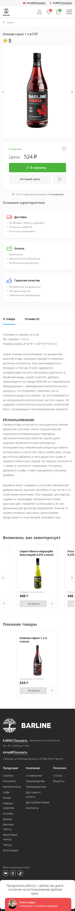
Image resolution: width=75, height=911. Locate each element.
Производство (35, 781)
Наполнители (12, 786)
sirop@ (36, 3)
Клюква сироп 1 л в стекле (33, 639)
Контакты (32, 808)
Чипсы (7, 845)
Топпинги (9, 781)
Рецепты (59, 781)
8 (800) (62, 3)
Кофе (6, 792)
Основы (8, 813)
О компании (34, 775)
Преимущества (36, 786)
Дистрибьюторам (37, 802)
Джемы (7, 819)
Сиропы (8, 775)
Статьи (57, 775)
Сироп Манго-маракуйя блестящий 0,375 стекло (37, 553)
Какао (7, 797)
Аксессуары (10, 850)
